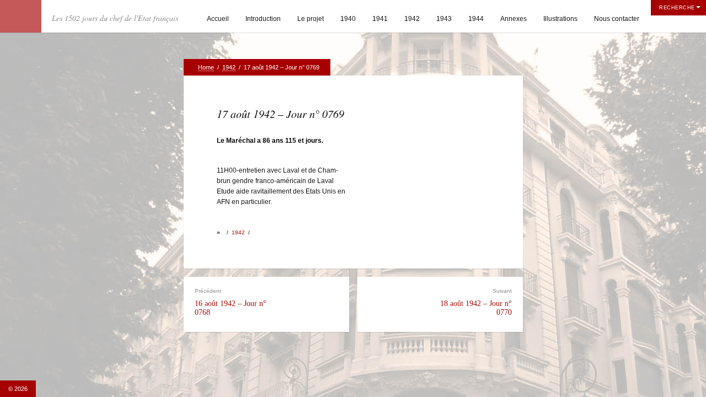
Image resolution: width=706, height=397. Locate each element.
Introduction (263, 19)
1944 (476, 19)
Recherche (677, 7)
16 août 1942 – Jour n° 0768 (230, 302)
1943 (444, 19)
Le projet (310, 19)
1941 (380, 19)
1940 (348, 19)
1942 (412, 19)
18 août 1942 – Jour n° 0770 (476, 302)
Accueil (218, 19)
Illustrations (560, 19)
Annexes (513, 19)
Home (206, 67)
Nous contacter (616, 19)
